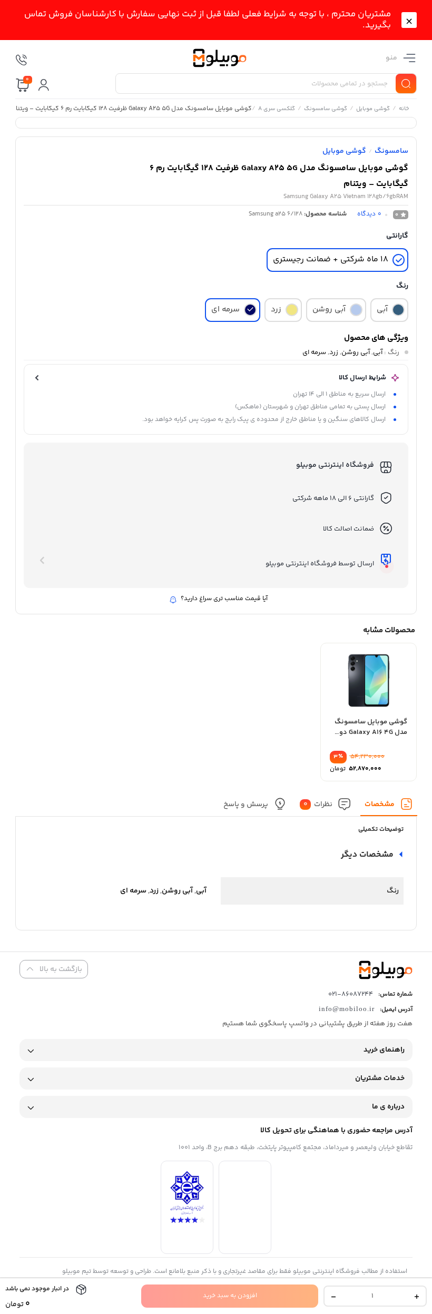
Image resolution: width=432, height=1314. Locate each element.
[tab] (388, 807)
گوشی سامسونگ (325, 109)
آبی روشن (355, 352)
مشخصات (380, 804)
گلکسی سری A (276, 109)
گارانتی (397, 236)
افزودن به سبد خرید (230, 1296)
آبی (377, 352)
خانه (403, 109)
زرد (333, 352)
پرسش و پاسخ (245, 804)
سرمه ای (314, 352)
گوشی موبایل (372, 109)
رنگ (402, 286)
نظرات (317, 804)
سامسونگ (391, 151)
